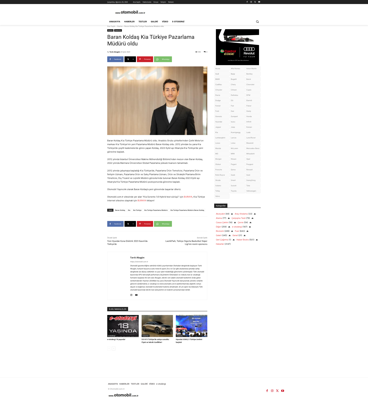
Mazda (218, 148)
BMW (217, 79)
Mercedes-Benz (252, 148)
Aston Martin (251, 68)
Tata (248, 185)
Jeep (233, 127)
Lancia (233, 138)
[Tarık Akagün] (118, 276)
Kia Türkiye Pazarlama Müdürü (156, 210)
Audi (217, 74)
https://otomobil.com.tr (139, 262)
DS (232, 100)
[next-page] (113, 348)
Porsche (218, 170)
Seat (248, 175)
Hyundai (218, 122)
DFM (248, 95)
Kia (129, 210)
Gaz (232, 111)
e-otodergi (111, 336)
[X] (255, 2)
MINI (233, 154)
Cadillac (218, 84)
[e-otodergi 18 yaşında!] (123, 326)
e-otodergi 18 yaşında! (116, 339)
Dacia (217, 95)
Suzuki (233, 185)
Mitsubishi (250, 154)
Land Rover (251, 138)
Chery (233, 84)
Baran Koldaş (120, 210)
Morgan (218, 159)
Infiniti (248, 122)
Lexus (217, 143)
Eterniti (249, 100)
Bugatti (234, 79)
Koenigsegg (235, 132)
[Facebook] (247, 2)
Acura (217, 68)
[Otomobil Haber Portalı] (130, 12)
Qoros (233, 170)
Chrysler (218, 90)
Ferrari (218, 106)
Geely (248, 111)
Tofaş (217, 191)
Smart (233, 180)
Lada (248, 132)
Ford (217, 111)
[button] (257, 21)
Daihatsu (234, 95)
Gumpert (234, 116)
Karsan (249, 127)
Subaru (218, 185)
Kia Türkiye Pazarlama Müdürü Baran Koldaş (187, 210)
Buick (248, 79)
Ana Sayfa (111, 26)
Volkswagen (251, 191)
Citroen (234, 90)
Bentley (249, 74)
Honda (249, 116)
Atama (119, 26)
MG (216, 154)
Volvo (217, 196)
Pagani (233, 164)
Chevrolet (250, 84)
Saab (233, 175)
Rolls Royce (220, 175)
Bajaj (233, 74)
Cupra (248, 90)
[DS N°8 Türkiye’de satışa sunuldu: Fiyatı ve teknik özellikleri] (157, 326)
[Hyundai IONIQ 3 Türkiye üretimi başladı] (191, 326)
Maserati (249, 143)
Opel (248, 159)
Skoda (218, 180)
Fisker (248, 106)
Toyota (233, 191)
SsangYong (250, 180)
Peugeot (249, 164)
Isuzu (233, 122)
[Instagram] (251, 2)
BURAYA (188, 196)
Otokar (218, 164)
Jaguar (218, 127)
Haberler (118, 30)
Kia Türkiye (137, 210)
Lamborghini (220, 138)
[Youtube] (259, 2)
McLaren (234, 148)
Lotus (233, 143)
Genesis (218, 116)
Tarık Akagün (115, 52)
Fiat (232, 106)
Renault (249, 170)
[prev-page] (109, 348)
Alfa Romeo (235, 68)
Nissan (233, 159)
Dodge (218, 100)
